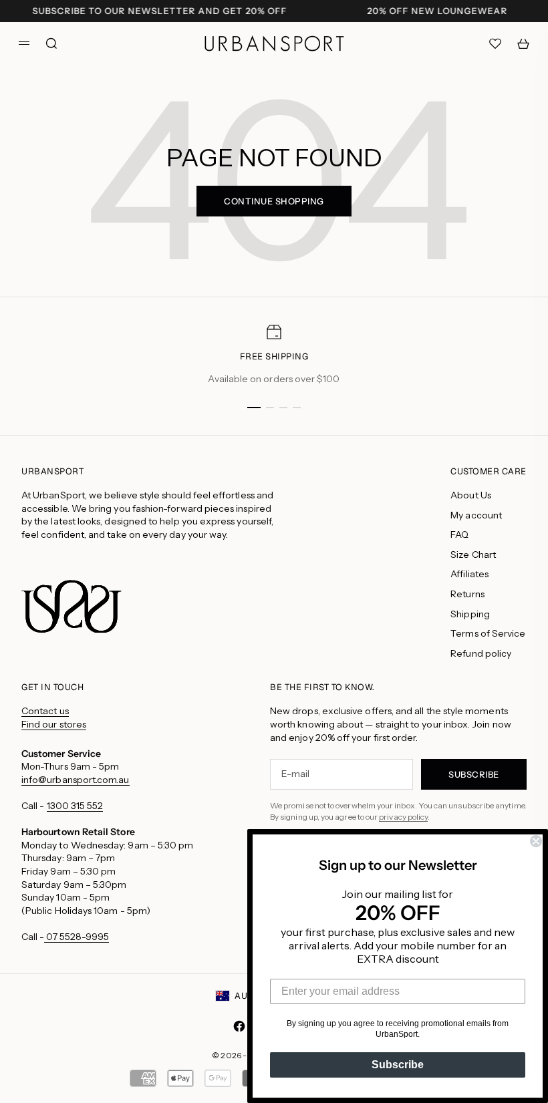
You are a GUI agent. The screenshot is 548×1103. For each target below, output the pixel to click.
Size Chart (473, 554)
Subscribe (398, 1064)
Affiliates (469, 574)
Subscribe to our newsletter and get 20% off (159, 11)
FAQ (459, 534)
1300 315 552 (75, 806)
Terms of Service (487, 633)
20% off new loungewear (437, 11)
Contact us (45, 711)
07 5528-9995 (76, 937)
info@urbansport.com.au (75, 780)
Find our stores (53, 724)
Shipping (470, 614)
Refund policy (480, 653)
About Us (470, 495)
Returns (467, 594)
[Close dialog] (536, 841)
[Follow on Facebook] (239, 1026)
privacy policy (403, 817)
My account (476, 515)
